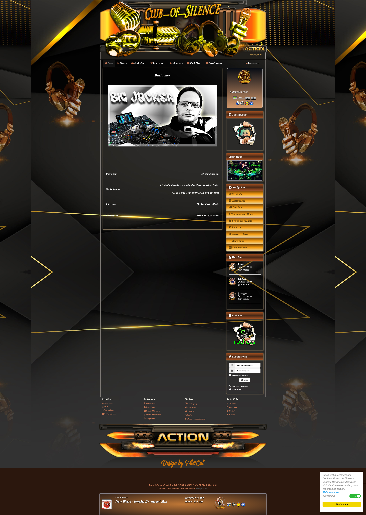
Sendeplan (139, 63)
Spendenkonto (215, 63)
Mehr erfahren (331, 492)
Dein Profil (150, 407)
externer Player (239, 234)
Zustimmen (342, 504)
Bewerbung (158, 63)
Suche (189, 415)
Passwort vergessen (153, 415)
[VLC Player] (247, 103)
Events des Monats (241, 220)
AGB (106, 407)
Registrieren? (236, 389)
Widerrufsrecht (110, 414)
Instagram (232, 407)
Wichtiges (177, 63)
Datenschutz (109, 410)
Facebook (232, 403)
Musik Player (195, 63)
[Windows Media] (238, 103)
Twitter (231, 415)
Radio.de (236, 227)
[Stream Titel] (251, 103)
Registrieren (253, 63)
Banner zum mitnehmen (196, 419)
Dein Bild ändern (153, 411)
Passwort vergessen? (239, 386)
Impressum (108, 403)
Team (123, 63)
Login (245, 380)
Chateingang (238, 200)
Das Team (237, 207)
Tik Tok (231, 411)
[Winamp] (242, 103)
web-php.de (201, 488)
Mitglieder (150, 418)
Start (110, 63)
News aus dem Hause (242, 214)
